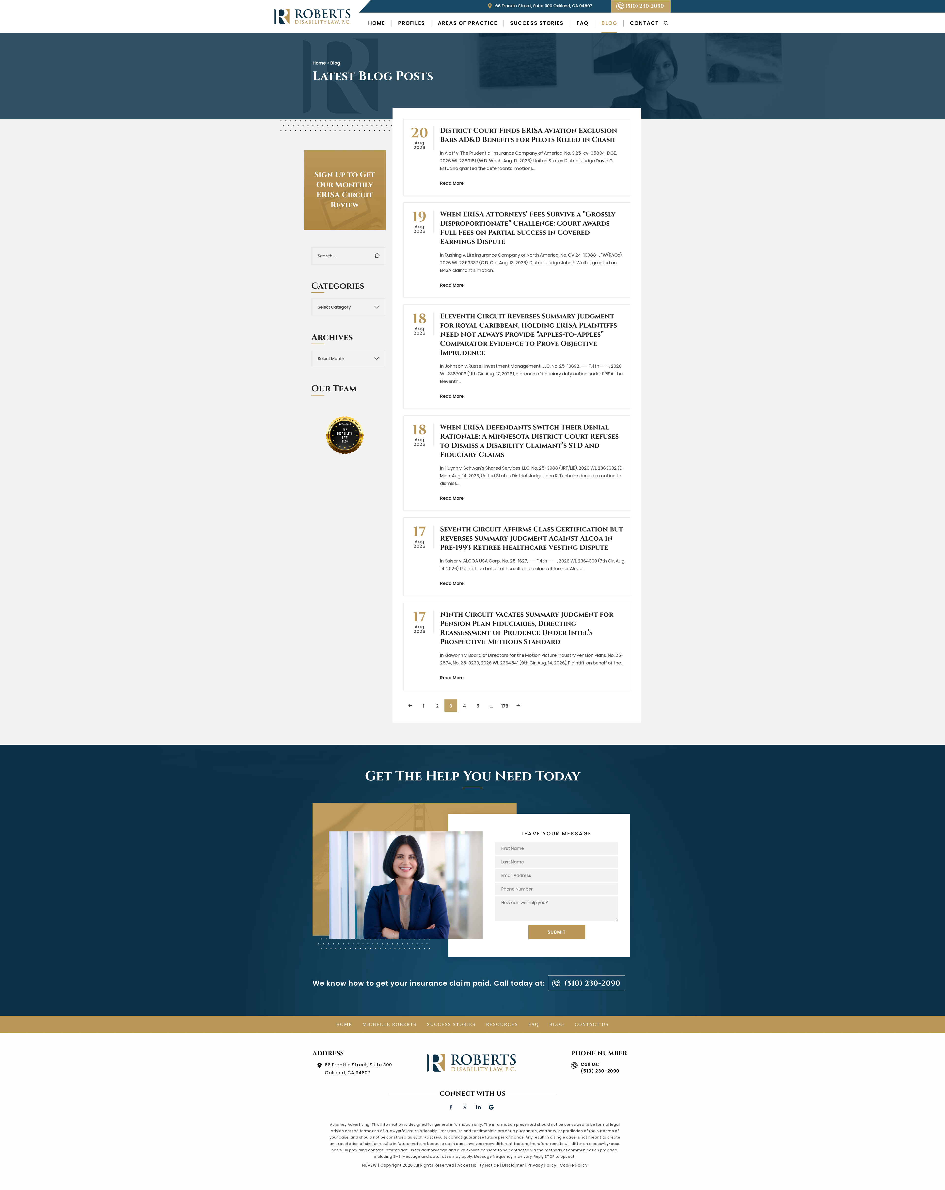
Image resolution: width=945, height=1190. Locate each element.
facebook (451, 1106)
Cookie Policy (573, 1165)
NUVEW (369, 1165)
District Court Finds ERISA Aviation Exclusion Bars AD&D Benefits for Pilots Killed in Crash (528, 135)
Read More (452, 183)
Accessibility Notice (478, 1165)
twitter (464, 1106)
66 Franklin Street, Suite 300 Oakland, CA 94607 (543, 6)
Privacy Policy (542, 1165)
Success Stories (537, 23)
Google (491, 1106)
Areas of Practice (467, 23)
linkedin (478, 1106)
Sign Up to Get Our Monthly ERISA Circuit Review (344, 190)
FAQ (583, 23)
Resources (502, 1024)
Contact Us (592, 1024)
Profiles (411, 23)
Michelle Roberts (389, 1024)
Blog (609, 23)
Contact (644, 23)
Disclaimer (513, 1165)
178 (504, 706)
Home (376, 23)
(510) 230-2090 (644, 6)
